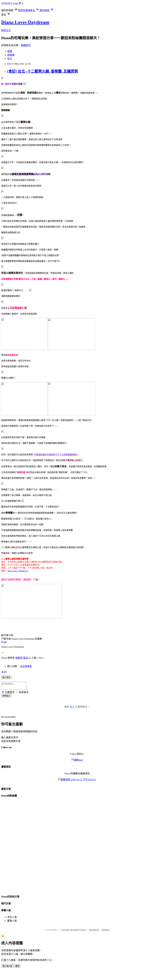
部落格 (10, 55)
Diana (4, 641)
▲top (4, 671)
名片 (9, 58)
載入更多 (6, 677)
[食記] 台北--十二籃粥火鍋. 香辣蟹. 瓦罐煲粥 (42, 71)
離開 (17, 966)
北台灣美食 (26, 666)
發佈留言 (6, 696)
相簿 (9, 51)
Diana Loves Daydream (25, 22)
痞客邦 (19, 658)
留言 (25, 658)
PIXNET (54, 930)
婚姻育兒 (26, 45)
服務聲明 (105, 930)
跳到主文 (6, 30)
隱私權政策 (94, 930)
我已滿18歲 (7, 966)
